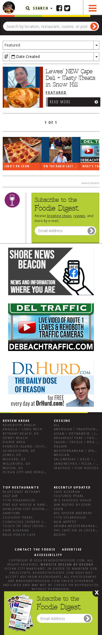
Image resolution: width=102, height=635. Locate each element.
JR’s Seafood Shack (73, 500)
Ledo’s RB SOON (17, 166)
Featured (56, 93)
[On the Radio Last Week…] (61, 150)
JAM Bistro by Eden (72, 505)
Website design (56, 564)
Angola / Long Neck (22, 429)
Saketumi (11, 513)
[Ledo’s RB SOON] (22, 150)
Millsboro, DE (17, 464)
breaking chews (59, 215)
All (57, 425)
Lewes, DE (12, 455)
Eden (58, 509)
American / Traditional (77, 429)
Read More (60, 101)
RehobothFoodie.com (64, 560)
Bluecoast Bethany (22, 492)
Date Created (27, 56)
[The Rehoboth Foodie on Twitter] (67, 8)
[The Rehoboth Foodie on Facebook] (59, 8)
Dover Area (14, 442)
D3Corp (86, 564)
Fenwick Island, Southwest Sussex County (45, 446)
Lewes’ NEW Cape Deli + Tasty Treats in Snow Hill (70, 78)
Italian (60, 446)
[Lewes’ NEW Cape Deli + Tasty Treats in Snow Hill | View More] (21, 87)
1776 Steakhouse (19, 500)
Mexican (62, 455)
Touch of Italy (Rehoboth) (29, 526)
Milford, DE (14, 459)
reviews (79, 215)
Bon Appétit (65, 522)
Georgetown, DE (19, 451)
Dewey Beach (15, 438)
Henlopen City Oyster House (31, 509)
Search (41, 8)
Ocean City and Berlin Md (28, 472)
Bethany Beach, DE (21, 433)
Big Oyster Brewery (73, 513)
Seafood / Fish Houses (76, 468)
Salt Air (10, 496)
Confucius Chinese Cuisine (29, 522)
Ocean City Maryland (25, 568)
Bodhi (60, 535)
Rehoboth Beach (19, 425)
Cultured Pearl (18, 517)
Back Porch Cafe (19, 535)
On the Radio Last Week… (62, 166)
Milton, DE (13, 468)
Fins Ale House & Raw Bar (28, 505)
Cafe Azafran (16, 530)
